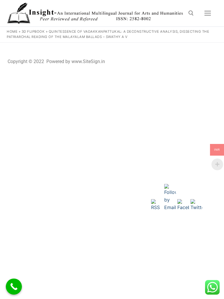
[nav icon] (207, 13)
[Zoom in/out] (166, 49)
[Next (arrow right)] (214, 64)
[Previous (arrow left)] (10, 64)
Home (12, 31)
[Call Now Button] (14, 287)
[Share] (192, 49)
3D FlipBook (33, 31)
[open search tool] (191, 13)
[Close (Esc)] (204, 49)
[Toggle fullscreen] (179, 49)
